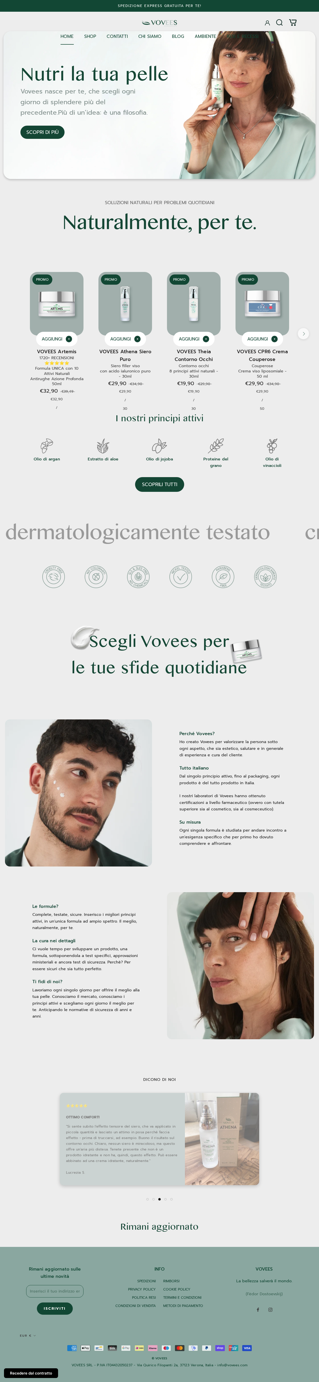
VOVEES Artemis (57, 351)
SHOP (90, 36)
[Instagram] (270, 1309)
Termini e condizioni (182, 1297)
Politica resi (144, 1297)
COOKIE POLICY (176, 1289)
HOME (67, 36)
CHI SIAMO (150, 36)
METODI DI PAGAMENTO (183, 1305)
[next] (303, 333)
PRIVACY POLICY (142, 1289)
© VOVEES (159, 1358)
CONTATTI (117, 36)
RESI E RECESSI (242, 36)
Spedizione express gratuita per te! (159, 5)
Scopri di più (42, 132)
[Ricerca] (279, 22)
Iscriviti (55, 1308)
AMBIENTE (205, 36)
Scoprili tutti (159, 484)
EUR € (26, 1335)
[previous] (15, 333)
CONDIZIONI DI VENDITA (135, 1305)
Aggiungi (56, 339)
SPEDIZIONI (146, 1281)
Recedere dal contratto (31, 1373)
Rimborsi (171, 1281)
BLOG (178, 36)
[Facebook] (258, 1309)
